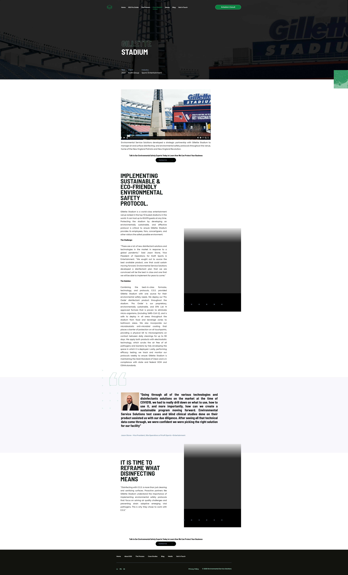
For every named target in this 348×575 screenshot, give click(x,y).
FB (121, 569)
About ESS (128, 556)
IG (124, 569)
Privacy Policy (193, 569)
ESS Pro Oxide (133, 7)
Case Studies (157, 7)
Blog (174, 7)
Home (123, 7)
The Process (145, 7)
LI (117, 569)
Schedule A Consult (228, 7)
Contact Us (163, 160)
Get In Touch (183, 7)
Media (167, 7)
